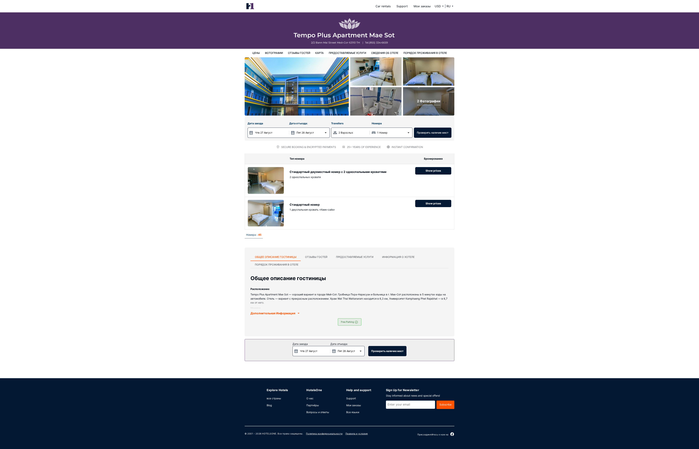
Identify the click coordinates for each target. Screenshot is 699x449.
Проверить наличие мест (433, 132)
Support (402, 6)
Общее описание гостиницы (275, 256)
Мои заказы (422, 6)
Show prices (433, 170)
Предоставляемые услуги (347, 52)
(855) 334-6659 (378, 42)
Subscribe (445, 404)
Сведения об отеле (384, 52)
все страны (274, 398)
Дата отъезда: (298, 123)
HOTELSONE (269, 433)
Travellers (337, 123)
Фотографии (274, 52)
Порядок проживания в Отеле (425, 52)
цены (256, 52)
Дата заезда (255, 123)
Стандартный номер (305, 204)
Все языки (352, 412)
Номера (377, 123)
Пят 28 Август (305, 132)
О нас (309, 398)
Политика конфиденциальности (324, 433)
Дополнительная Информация (272, 313)
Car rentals (383, 6)
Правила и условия (356, 433)
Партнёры (312, 405)
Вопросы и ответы (317, 412)
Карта (319, 52)
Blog (269, 405)
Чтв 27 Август (263, 132)
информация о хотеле (398, 256)
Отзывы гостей (299, 52)
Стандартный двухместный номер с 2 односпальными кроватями (338, 172)
